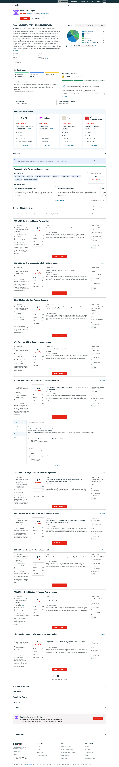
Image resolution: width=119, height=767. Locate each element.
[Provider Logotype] (16, 12)
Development (48, 5)
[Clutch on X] (17, 758)
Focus (80, 25)
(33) (71, 123)
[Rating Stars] (21, 123)
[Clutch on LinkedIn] (26, 758)
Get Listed (87, 746)
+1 (47, 58)
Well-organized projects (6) (30, 179)
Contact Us (15, 754)
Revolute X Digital (27, 10)
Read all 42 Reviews (59, 200)
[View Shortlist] (87, 1)
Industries (90, 25)
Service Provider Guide (90, 758)
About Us (39, 746)
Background (16, 422)
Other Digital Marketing (89, 31)
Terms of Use (50, 764)
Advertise (87, 755)
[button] (19, 213)
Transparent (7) (65, 176)
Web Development (86, 86)
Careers (38, 749)
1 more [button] (29, 128)
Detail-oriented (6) (76, 176)
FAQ (38, 758)
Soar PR (24, 118)
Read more (15, 50)
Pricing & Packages (86, 5)
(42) (99, 179)
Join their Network (45, 13)
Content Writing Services (98, 93)
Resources (94, 5)
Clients (101, 25)
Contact (25, 18)
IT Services (55, 5)
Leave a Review (74, 1)
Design (67, 5)
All (63, 86)
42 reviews (29, 13)
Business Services (75, 5)
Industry (38, 213)
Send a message (98, 718)
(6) (25, 123)
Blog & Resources (65, 755)
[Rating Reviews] (23, 13)
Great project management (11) (42, 176)
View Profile (25, 145)
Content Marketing (88, 33)
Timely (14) (30, 176)
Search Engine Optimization (90, 42)
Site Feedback (16, 751)
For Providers (82, 1)
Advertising (86, 93)
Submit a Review (99, 208)
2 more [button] (51, 128)
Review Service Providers (67, 749)
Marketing (62, 5)
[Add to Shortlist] (43, 18)
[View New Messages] (92, 1)
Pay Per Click (87, 40)
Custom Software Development (91, 36)
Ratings (15, 437)
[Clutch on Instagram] (20, 758)
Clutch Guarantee (89, 752)
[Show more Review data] (59, 256)
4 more (65, 96)
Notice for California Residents (39, 764)
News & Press (40, 752)
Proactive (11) (56, 176)
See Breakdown (95, 182)
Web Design (96, 86)
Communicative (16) (20, 176)
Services (70, 25)
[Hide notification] (104, 160)
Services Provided (17, 213)
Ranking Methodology (42, 755)
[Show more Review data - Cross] (103, 421)
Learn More (63, 161)
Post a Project (103, 5)
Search (59, 1)
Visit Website (37, 18)
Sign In (98, 1)
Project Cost (29, 213)
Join (104, 1)
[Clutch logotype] (16, 5)
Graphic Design (87, 38)
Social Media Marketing (68, 90)
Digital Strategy (66, 93)
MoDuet (47, 118)
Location (46, 213)
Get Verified (87, 749)
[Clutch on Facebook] (14, 758)
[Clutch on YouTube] (23, 758)
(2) (48, 123)
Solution (16, 429)
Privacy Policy (16, 764)
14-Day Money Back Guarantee (68, 752)
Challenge (16, 425)
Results (15, 433)
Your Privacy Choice (24, 764)
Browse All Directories (66, 746)
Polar (68, 118)
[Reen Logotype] (18, 118)
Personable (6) (18, 179)
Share (103, 221)
